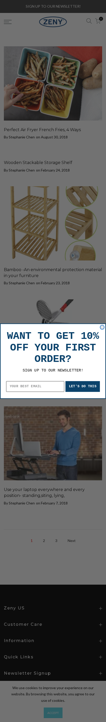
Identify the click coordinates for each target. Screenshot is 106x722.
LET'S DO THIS (82, 386)
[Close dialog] (102, 327)
